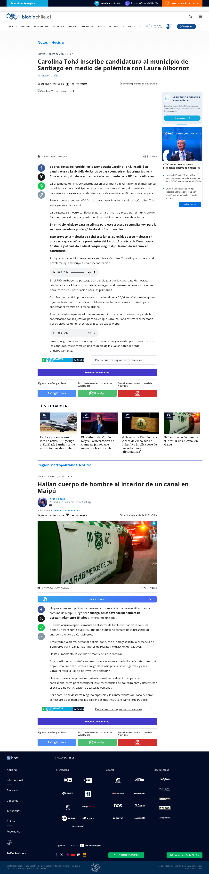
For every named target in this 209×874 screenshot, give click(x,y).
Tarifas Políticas (15, 853)
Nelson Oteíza (50, 76)
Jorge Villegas (57, 498)
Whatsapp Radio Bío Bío (187, 855)
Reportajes (13, 831)
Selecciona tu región (23, 3)
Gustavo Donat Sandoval (67, 510)
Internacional (41, 26)
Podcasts (11, 26)
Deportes (72, 26)
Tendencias (87, 26)
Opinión (101, 26)
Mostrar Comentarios (97, 372)
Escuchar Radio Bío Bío (183, 3)
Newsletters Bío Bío (110, 3)
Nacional (25, 26)
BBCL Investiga (116, 26)
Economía (58, 26)
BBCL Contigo (135, 26)
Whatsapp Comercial (128, 854)
